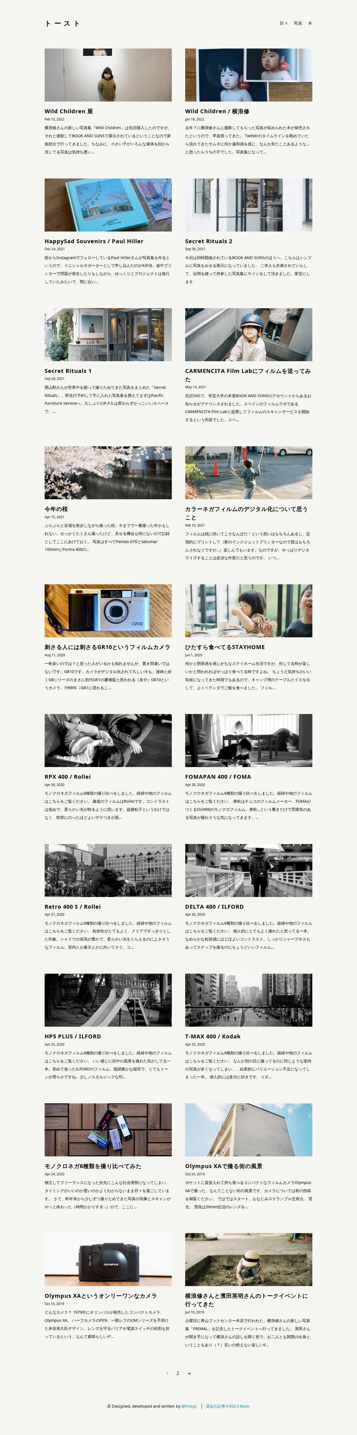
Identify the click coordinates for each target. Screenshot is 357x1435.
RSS (232, 1406)
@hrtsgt (189, 1406)
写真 (298, 23)
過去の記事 (215, 1406)
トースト (64, 23)
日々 (284, 23)
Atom (245, 1406)
